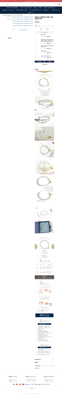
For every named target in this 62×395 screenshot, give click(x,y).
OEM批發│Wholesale (49, 380)
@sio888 (33, 381)
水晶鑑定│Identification (13, 381)
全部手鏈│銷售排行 (20, 15)
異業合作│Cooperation (49, 379)
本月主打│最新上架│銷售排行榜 (26, 7)
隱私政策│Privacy (13, 379)
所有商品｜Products (55, 10)
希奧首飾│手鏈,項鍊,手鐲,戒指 (49, 7)
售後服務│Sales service (13, 379)
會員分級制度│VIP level (13, 380)
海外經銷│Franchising (49, 379)
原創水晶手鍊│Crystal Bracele (11, 15)
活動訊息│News (31, 12)
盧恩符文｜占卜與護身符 (38, 7)
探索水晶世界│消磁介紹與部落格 (12, 7)
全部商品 (4, 15)
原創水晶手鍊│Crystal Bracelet (8, 10)
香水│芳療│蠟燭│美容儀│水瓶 (35, 10)
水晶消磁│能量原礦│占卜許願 (21, 10)
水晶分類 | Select (47, 10)
